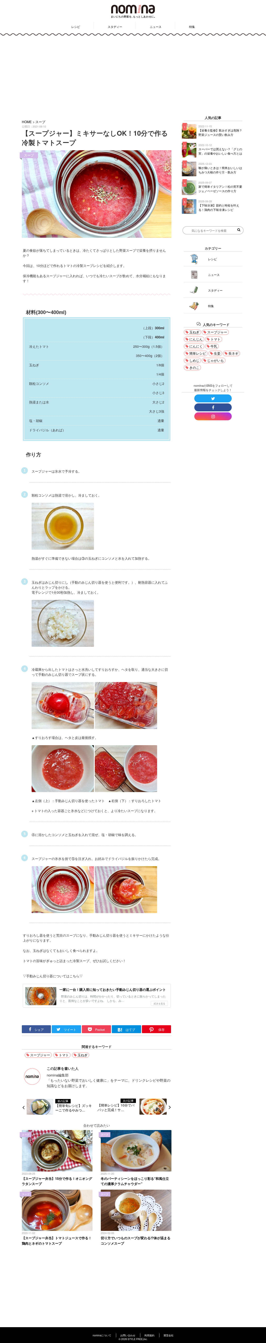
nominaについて (102, 1335)
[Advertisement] (133, 74)
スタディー (115, 27)
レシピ (75, 27)
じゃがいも (215, 360)
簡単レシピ (197, 353)
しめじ (194, 360)
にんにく (196, 346)
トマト (64, 1055)
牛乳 (214, 346)
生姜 (217, 353)
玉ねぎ (82, 1055)
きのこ (194, 367)
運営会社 (169, 1335)
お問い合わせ (127, 1335)
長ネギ (233, 353)
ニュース (155, 27)
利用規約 (149, 1335)
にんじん (196, 339)
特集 (192, 27)
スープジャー (40, 1055)
